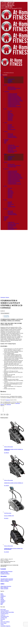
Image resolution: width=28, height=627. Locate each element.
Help (2, 604)
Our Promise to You (5, 616)
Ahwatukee (4, 576)
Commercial (3, 596)
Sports (2, 603)
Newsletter (3, 619)
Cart (2, 74)
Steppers (7, 297)
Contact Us (3, 614)
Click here (14, 8)
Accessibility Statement (5, 625)
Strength (2, 599)
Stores (2, 593)
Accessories (3, 600)
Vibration (2, 601)
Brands (2, 597)
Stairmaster (3, 297)
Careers (2, 624)
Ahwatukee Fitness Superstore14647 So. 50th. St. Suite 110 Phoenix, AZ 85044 (7, 580)
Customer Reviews (4, 613)
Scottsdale (3, 569)
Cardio (2, 598)
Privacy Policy (4, 623)
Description (6, 315)
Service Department (5, 610)
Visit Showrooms (7, 513)
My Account (3, 609)
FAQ (2, 620)
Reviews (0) (6, 316)
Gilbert (2, 583)
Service (2, 594)
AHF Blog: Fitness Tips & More (7, 612)
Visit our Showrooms (5, 313)
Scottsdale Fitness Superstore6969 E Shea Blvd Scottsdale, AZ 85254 (6, 572)
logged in (8, 399)
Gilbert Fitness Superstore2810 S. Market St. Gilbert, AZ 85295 (6, 587)
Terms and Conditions (5, 621)
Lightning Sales (4, 617)
